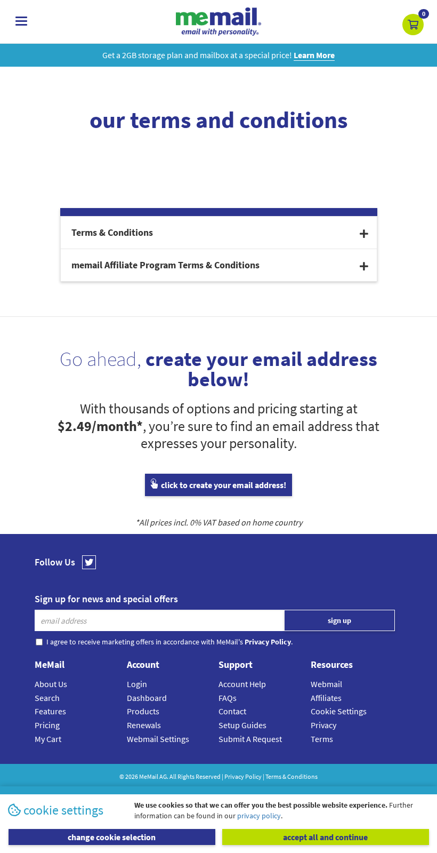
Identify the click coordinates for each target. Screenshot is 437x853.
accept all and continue (325, 837)
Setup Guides (242, 725)
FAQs (227, 697)
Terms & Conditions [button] (112, 232)
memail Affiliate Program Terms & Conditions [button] (165, 265)
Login (137, 684)
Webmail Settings (158, 739)
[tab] (219, 233)
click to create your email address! (222, 485)
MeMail (148, 776)
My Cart (48, 739)
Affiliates (326, 697)
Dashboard (147, 697)
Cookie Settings (339, 711)
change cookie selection (112, 837)
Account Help (242, 684)
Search (47, 697)
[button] (413, 24)
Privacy (323, 725)
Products (143, 711)
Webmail (326, 684)
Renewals (144, 725)
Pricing (47, 725)
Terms (322, 739)
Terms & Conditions (291, 776)
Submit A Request (250, 739)
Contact (232, 711)
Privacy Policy (243, 776)
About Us (51, 684)
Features (50, 711)
